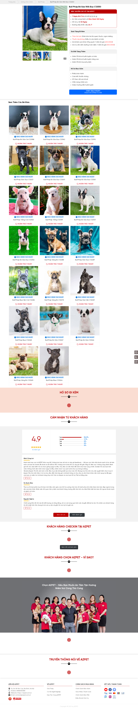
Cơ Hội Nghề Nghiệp (54, 692)
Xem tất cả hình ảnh (69, 547)
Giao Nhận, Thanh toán (83, 692)
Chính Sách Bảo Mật (82, 695)
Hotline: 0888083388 (18, 690)
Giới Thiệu (50, 688)
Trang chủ (11, 2)
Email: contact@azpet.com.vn (21, 695)
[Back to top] (134, 705)
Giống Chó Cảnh (27, 2)
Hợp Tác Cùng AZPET (54, 695)
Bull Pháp (41, 2)
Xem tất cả (61, 515)
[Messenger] (131, 362)
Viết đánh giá (77, 515)
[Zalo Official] (130, 357)
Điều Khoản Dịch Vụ (82, 698)
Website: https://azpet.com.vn (21, 693)
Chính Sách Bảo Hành (83, 688)
